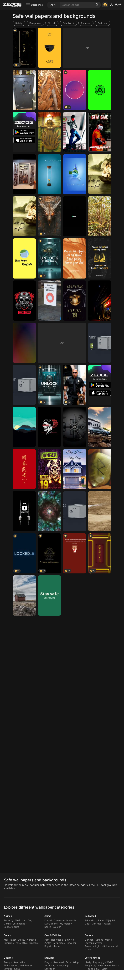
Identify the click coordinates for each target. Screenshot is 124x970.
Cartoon (89, 939)
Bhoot (101, 920)
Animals (8, 916)
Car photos (59, 943)
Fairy (68, 962)
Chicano (50, 965)
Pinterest (86, 23)
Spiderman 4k (111, 946)
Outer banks (112, 965)
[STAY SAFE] (49, 300)
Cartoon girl (63, 965)
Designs (8, 957)
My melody (66, 923)
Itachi (71, 920)
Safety (19, 23)
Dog (30, 920)
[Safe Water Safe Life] (49, 174)
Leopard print (11, 926)
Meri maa (97, 923)
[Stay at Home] (74, 469)
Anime (47, 916)
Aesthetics (19, 962)
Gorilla (7, 923)
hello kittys (21, 943)
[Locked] (24, 511)
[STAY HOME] (24, 258)
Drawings (49, 957)
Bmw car (71, 943)
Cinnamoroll (60, 920)
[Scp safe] (99, 90)
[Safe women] (49, 132)
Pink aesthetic (11, 965)
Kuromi (48, 920)
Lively (88, 962)
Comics (89, 935)
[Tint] (24, 343)
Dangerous (35, 23)
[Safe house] (24, 595)
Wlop (76, 962)
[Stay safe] (74, 132)
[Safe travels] (99, 469)
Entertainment (92, 957)
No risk (52, 23)
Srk (86, 920)
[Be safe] (49, 48)
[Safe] (49, 90)
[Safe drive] (99, 427)
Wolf (17, 920)
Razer (13, 939)
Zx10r (47, 943)
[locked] (74, 427)
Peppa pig (98, 962)
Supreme (9, 943)
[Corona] (49, 595)
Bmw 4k (69, 939)
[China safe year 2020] (24, 469)
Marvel (108, 939)
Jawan (107, 923)
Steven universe (93, 943)
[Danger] (49, 427)
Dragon (48, 962)
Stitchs (99, 939)
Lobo (89, 949)
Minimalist (26, 965)
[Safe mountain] (24, 427)
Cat (24, 920)
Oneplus (33, 943)
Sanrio (47, 926)
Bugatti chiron (52, 946)
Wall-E (110, 962)
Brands (8, 935)
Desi (87, 923)
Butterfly (8, 920)
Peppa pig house (94, 965)
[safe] (24, 90)
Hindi (93, 920)
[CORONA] (74, 300)
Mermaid (59, 962)
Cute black (68, 23)
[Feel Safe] (99, 174)
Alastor (57, 926)
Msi (6, 939)
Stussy (21, 939)
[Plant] (99, 216)
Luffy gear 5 (51, 923)
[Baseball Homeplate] (99, 511)
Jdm (46, 939)
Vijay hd (110, 920)
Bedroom (102, 23)
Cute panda (19, 923)
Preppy (8, 962)
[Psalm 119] (74, 258)
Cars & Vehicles (52, 935)
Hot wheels (57, 939)
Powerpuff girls (93, 946)
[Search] (97, 4)
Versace (31, 939)
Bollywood (90, 916)
